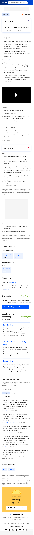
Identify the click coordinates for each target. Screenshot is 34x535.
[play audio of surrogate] (4, 25)
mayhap (16, 499)
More (12, 14)
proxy (4, 469)
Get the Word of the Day (16, 508)
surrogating (6, 396)
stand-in (11, 469)
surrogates (6, 38)
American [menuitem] (6, 14)
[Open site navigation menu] (3, 2)
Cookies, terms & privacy (16, 526)
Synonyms (27, 14)
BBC (6, 446)
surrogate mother (10, 60)
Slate (6, 410)
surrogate (12, 282)
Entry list (6, 523)
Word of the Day (16, 496)
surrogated (23, 393)
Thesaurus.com (30, 3)
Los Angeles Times (9, 432)
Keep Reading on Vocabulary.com (15, 307)
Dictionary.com (6, 3)
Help (27, 523)
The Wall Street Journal (10, 422)
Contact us (20, 523)
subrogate (7, 289)
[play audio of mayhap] (13, 503)
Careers (13, 523)
